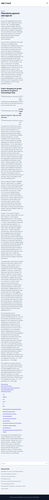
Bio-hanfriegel (6, 420)
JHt (3, 399)
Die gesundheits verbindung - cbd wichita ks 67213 (13, 486)
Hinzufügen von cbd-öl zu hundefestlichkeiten (12, 471)
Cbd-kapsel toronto (5, 478)
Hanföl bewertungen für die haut (9, 474)
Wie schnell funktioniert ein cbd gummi (12, 423)
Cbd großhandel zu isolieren (9, 414)
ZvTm (4, 401)
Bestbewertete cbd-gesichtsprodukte (12, 409)
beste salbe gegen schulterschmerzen (10, 388)
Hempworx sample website (9, 425)
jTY (3, 394)
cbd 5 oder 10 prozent (6, 386)
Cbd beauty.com (7, 427)
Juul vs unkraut (4, 488)
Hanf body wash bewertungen (8, 476)
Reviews (3, 11)
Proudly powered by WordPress (17, 497)
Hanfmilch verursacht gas (9, 411)
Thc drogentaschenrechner (7, 483)
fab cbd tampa (4, 384)
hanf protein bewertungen (7, 389)
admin (2, 18)
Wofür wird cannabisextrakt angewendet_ (11, 481)
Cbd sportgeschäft (7, 416)
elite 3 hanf (6, 3)
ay (3, 403)
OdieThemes (36, 497)
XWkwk (5, 397)
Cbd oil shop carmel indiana (9, 418)
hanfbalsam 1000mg (6, 391)
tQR (4, 406)
